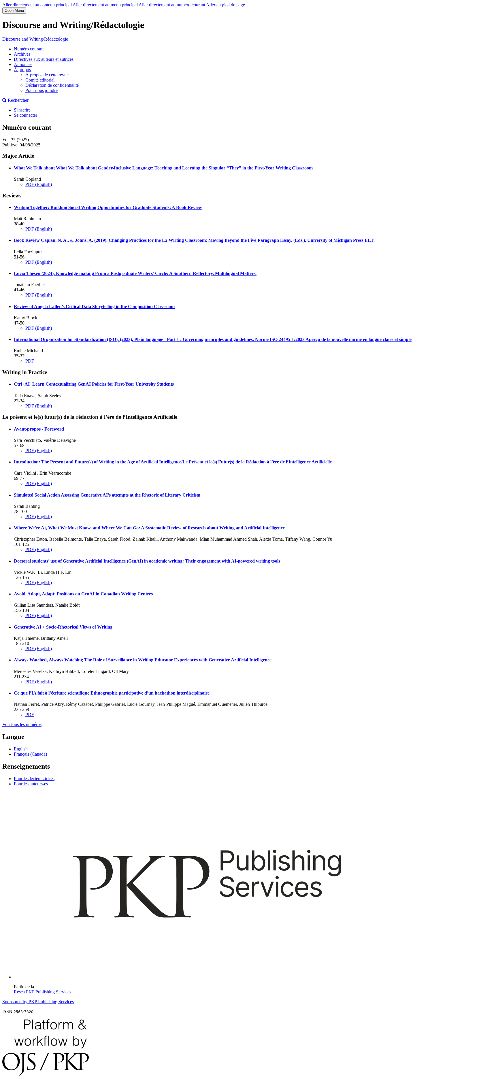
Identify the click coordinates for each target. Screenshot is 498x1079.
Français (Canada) (30, 754)
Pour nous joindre (41, 90)
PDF (29, 361)
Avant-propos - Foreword (39, 429)
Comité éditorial (39, 80)
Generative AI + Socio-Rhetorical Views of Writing (63, 627)
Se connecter (25, 115)
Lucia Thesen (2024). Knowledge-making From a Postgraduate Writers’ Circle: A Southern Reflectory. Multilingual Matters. (135, 273)
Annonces (23, 64)
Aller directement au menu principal (105, 4)
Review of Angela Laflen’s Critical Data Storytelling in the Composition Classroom (94, 306)
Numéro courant (29, 48)
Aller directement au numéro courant (172, 4)
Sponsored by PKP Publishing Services (38, 1001)
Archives (22, 54)
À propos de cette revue (47, 74)
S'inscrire (22, 109)
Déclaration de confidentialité (52, 85)
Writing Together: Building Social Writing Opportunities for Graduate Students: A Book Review (108, 207)
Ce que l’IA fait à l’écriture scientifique (112, 693)
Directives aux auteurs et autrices (43, 59)
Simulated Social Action (107, 495)
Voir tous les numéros (22, 724)
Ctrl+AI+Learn (94, 384)
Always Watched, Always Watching (142, 659)
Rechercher (18, 100)
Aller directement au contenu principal (37, 4)
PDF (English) (38, 184)
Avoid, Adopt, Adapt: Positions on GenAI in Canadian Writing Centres (83, 593)
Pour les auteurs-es (31, 783)
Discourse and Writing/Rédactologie (35, 39)
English (21, 748)
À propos (22, 69)
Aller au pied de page (225, 4)
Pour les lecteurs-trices (34, 778)
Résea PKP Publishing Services (42, 991)
